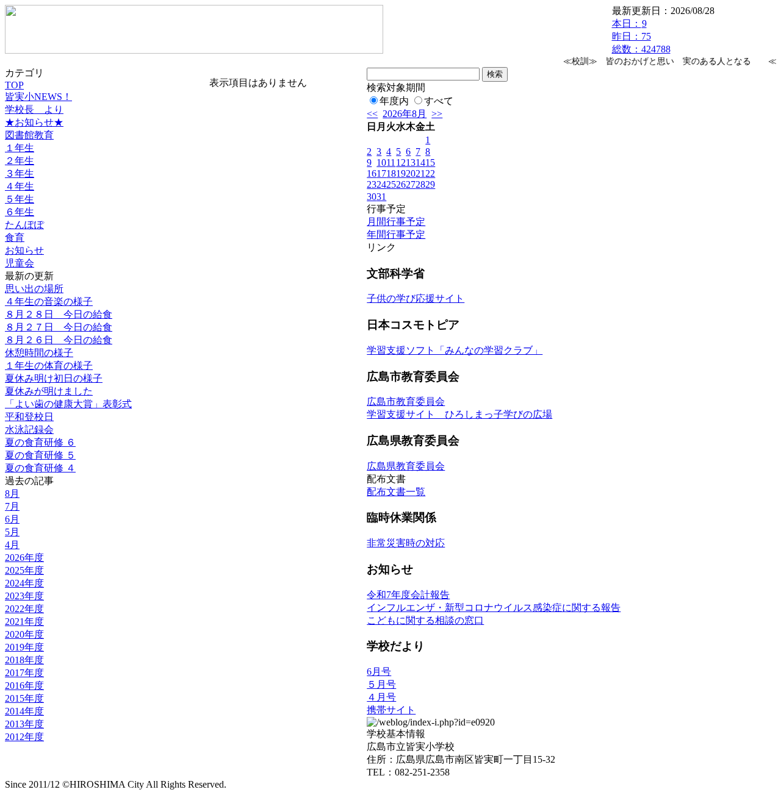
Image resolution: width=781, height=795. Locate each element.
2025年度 (24, 570)
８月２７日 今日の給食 (58, 327)
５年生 (19, 199)
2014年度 (24, 711)
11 (390, 162)
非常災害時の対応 (406, 543)
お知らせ (24, 250)
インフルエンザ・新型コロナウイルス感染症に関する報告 (494, 607)
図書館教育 (29, 135)
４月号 (381, 697)
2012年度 (24, 737)
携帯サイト (391, 710)
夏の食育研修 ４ (40, 468)
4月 (12, 545)
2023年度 (24, 596)
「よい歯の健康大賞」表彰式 (68, 404)
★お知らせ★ (34, 122)
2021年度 (24, 621)
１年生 (19, 148)
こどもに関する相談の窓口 (425, 620)
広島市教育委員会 (406, 401)
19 (401, 173)
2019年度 (24, 647)
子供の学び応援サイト (415, 298)
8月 (12, 493)
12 (401, 162)
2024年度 (24, 583)
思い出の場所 (34, 288)
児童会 (19, 263)
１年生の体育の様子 (49, 365)
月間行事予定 (396, 221)
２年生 (19, 160)
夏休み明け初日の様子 (54, 378)
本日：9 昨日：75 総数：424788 (641, 36)
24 (381, 184)
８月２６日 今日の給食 (58, 340)
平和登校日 (29, 417)
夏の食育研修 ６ (40, 442)
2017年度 (24, 673)
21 (420, 173)
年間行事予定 (396, 234)
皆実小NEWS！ (38, 96)
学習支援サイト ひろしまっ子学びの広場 (459, 414)
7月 (12, 506)
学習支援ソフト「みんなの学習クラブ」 (454, 350)
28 (420, 184)
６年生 (19, 212)
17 (381, 173)
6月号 (379, 671)
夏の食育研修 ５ (40, 455)
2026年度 (24, 557)
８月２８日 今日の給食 (58, 314)
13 (411, 162)
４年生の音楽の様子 (49, 301)
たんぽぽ (24, 224)
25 (391, 184)
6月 (12, 519)
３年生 (19, 173)
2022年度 (24, 609)
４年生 (19, 186)
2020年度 (24, 634)
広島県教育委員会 (406, 466)
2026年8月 (404, 114)
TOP (14, 85)
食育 (14, 237)
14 (420, 162)
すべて (438, 101)
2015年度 (24, 698)
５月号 (381, 684)
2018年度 (24, 660)
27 (411, 184)
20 (411, 173)
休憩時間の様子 (39, 353)
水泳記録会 (29, 429)
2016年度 (24, 685)
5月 (12, 532)
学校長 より (34, 109)
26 (401, 184)
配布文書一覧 (396, 492)
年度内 (394, 101)
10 (381, 162)
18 (391, 173)
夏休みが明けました (49, 391)
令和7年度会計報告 (408, 595)
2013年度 (24, 724)
